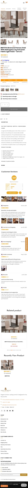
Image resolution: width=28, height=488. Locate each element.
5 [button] (13, 350)
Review (13, 8)
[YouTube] (10, 411)
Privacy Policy (4, 451)
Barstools (3, 425)
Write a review (12, 192)
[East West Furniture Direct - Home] (14, 390)
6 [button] (14, 350)
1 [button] (13, 46)
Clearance (3, 430)
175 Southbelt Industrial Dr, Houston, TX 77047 (13, 399)
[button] (20, 192)
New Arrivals (3, 432)
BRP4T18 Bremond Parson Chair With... (14, 341)
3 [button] (10, 350)
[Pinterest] (7, 411)
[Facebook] (2, 411)
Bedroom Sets (4, 427)
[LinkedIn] (13, 411)
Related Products (19, 9)
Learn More (15, 484)
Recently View (25, 9)
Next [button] (26, 42)
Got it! (4, 485)
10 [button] (20, 350)
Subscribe (23, 474)
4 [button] (11, 350)
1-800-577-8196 (6, 402)
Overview (3, 8)
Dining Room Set (4, 419)
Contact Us (3, 440)
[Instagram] (4, 411)
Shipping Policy (4, 442)
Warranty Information (6, 444)
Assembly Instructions (6, 449)
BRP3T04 (20, 94)
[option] (14, 331)
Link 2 (23, 94)
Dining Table (3, 421)
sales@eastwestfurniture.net (9, 405)
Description (8, 8)
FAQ (1, 447)
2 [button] (14, 46)
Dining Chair (3, 423)
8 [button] (17, 350)
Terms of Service (4, 453)
